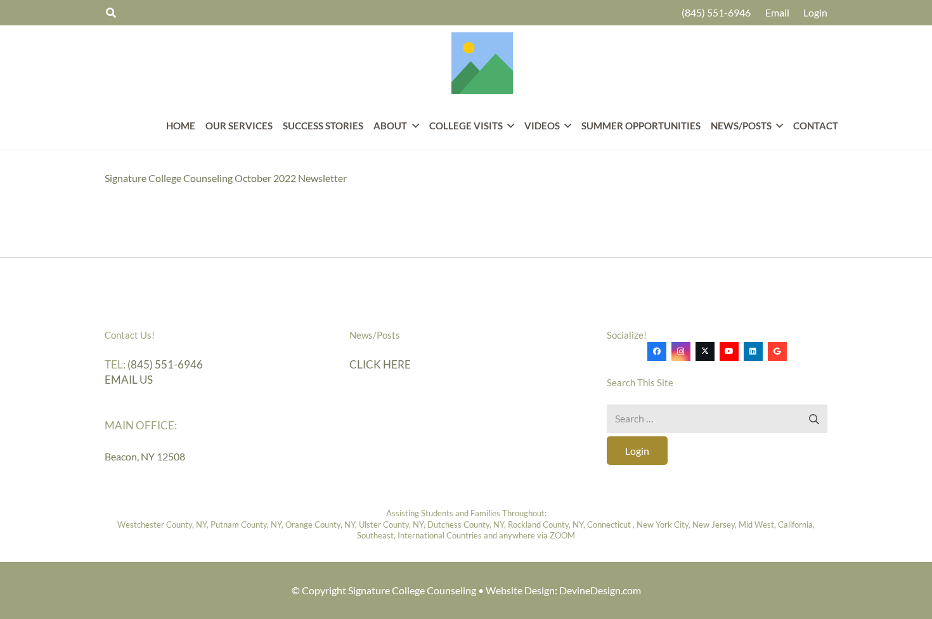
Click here (380, 364)
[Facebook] (656, 351)
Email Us (129, 379)
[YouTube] (729, 351)
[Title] (482, 63)
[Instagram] (680, 351)
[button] (412, 125)
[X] (705, 351)
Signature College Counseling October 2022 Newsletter (226, 178)
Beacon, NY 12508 (145, 456)
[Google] (777, 351)
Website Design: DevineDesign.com (563, 590)
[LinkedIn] (753, 351)
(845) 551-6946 (165, 364)
